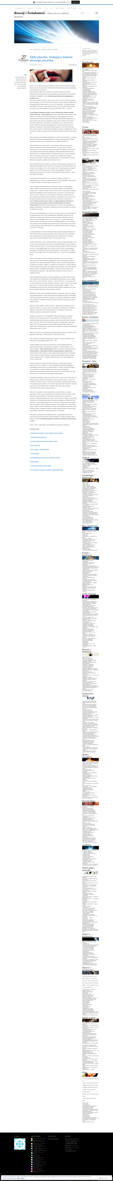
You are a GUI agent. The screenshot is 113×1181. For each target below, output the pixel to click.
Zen (66, 1149)
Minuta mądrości (86, 1001)
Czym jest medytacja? (87, 659)
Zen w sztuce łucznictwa (88, 909)
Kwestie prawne (59, 8)
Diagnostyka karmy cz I (88, 952)
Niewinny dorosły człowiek (88, 809)
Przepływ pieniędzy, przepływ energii (90, 1039)
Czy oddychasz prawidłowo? (89, 463)
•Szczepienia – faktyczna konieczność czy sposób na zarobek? (90, 435)
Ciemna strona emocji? (88, 710)
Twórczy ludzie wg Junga (88, 486)
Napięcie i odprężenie (87, 716)
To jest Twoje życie (87, 382)
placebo (21, 82)
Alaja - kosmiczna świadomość (89, 110)
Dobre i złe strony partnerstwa (89, 202)
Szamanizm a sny (86, 1116)
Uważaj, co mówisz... (87, 906)
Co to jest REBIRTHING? (88, 470)
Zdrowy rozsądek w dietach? (89, 453)
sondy (72, 1147)
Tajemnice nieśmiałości (88, 743)
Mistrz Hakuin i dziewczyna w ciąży (90, 1011)
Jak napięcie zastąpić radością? (90, 384)
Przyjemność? (86, 385)
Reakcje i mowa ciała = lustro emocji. (91, 719)
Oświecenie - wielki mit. (88, 634)
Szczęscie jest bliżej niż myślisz (89, 368)
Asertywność (85, 496)
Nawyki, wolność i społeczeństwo (90, 513)
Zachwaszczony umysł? (88, 560)
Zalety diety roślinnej (87, 414)
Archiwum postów (20, 8)
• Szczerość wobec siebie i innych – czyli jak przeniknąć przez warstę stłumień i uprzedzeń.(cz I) (90, 313)
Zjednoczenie (86, 576)
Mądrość (85, 790)
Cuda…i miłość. (86, 746)
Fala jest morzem (86, 541)
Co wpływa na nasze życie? (89, 579)
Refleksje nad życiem (71, 1144)
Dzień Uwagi (85, 670)
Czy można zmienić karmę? (89, 956)
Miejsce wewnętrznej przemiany (89, 828)
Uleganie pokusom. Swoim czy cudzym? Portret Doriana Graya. (89, 751)
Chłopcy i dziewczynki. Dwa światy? (90, 103)
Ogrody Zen (85, 895)
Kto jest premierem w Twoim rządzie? (91, 736)
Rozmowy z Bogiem (87, 538)
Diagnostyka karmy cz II (88, 953)
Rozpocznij (75, 2)
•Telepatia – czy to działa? (87, 625)
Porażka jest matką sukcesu (89, 1036)
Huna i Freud (85, 482)
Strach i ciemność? (87, 290)
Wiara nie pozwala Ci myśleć (89, 544)
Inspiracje (30, 8)
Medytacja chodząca (87, 661)
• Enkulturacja (85, 561)
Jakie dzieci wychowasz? (88, 832)
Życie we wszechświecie (88, 919)
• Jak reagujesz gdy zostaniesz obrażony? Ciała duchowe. (89, 606)
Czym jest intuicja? (87, 90)
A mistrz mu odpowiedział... (88, 1009)
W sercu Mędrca (86, 1002)
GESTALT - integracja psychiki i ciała (91, 508)
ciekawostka (73, 1140)
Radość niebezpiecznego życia (89, 369)
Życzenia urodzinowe (38, 1148)
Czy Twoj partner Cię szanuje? (89, 192)
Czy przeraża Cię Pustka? (88, 948)
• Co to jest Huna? (86, 1104)
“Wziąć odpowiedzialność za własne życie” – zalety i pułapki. (90, 219)
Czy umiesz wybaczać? (88, 233)
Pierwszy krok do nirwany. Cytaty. (90, 1014)
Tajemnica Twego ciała (87, 430)
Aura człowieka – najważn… (39, 1149)
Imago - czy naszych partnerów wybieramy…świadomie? (89, 169)
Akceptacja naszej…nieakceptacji (90, 297)
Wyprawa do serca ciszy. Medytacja (90, 686)
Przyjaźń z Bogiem (87, 549)
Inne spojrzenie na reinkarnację (89, 960)
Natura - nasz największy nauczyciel (91, 829)
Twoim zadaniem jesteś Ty (88, 304)
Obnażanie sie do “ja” (87, 301)
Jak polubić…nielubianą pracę (89, 1045)
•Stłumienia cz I (85, 467)
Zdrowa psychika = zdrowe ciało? (90, 446)
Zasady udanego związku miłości (90, 178)
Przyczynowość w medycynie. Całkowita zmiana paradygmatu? (47, 469)
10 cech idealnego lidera (88, 1062)
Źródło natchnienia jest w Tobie (89, 96)
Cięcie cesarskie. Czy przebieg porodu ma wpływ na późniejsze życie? (89, 409)
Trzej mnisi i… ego (87, 993)
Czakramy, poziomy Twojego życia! (90, 607)
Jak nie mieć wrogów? (87, 231)
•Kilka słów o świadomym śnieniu (89, 586)
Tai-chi (84, 616)
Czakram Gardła (86, 855)
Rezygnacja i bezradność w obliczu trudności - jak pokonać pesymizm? (90, 353)
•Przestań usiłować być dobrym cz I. (90, 766)
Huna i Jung (85, 483)
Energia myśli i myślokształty (89, 635)
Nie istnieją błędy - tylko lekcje (89, 837)
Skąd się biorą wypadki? (88, 325)
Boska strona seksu (87, 343)
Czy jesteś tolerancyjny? (88, 509)
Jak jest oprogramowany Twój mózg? (91, 566)
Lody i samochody (87, 516)
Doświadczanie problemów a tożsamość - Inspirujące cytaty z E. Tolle (89, 338)
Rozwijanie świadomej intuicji (89, 91)
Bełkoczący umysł (87, 572)
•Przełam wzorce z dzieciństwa (89, 812)
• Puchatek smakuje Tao (87, 841)
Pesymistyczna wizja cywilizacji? (90, 963)
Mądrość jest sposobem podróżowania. (87, 992)
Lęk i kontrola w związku (88, 198)
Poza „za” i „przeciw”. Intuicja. (89, 92)
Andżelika (35, 1150)
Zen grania (85, 918)
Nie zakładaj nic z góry (88, 230)
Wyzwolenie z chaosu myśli (89, 562)
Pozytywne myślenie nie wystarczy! (90, 498)
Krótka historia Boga (87, 533)
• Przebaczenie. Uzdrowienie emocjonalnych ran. (88, 235)
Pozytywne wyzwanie (87, 493)
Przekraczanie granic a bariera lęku (90, 724)
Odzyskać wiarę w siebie (88, 1052)
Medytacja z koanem (87, 677)
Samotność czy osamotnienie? (89, 288)
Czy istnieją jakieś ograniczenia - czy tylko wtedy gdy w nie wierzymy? (90, 1118)
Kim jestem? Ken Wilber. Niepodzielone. (87, 641)
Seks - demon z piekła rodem (89, 342)
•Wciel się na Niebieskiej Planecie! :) (90, 998)
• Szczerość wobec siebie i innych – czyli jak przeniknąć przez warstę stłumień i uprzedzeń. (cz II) (90, 310)
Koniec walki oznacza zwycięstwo (90, 763)
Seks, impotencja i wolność (88, 175)
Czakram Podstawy (87, 851)
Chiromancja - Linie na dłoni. (89, 914)
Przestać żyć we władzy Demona (90, 542)
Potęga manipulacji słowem (88, 506)
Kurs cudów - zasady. (87, 917)
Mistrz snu (85, 585)
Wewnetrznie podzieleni (88, 789)
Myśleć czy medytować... (88, 665)
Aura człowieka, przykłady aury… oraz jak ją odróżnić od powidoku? (89, 602)
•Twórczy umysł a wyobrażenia (89, 487)
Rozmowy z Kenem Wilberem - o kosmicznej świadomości (89, 639)
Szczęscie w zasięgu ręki (88, 376)
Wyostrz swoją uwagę (87, 671)
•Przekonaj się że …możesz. (88, 1069)
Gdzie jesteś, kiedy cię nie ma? (89, 681)
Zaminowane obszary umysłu (89, 565)
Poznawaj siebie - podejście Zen (90, 735)
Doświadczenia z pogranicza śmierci (91, 944)
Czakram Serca (86, 854)
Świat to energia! (86, 613)
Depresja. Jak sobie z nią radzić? (90, 296)
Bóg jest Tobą (86, 548)
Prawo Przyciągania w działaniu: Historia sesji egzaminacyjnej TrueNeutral (89, 146)
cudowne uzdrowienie (19, 77)
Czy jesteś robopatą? (87, 239)
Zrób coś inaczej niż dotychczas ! (90, 94)
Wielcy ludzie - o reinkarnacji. (89, 954)
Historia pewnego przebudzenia (89, 945)
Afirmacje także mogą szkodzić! (89, 704)
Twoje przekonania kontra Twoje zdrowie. (41, 465)
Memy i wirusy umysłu (87, 571)
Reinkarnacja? (86, 951)
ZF (34, 1159)
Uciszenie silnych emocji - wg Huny (90, 715)
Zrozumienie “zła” (86, 773)
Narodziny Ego (86, 510)
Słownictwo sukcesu (87, 1030)
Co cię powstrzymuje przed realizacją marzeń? (88, 89)
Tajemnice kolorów (87, 860)
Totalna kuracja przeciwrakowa (38, 437)
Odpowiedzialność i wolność (89, 298)
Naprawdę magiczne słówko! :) (89, 258)
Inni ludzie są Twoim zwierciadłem (90, 217)
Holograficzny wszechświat (88, 113)
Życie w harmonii (86, 785)
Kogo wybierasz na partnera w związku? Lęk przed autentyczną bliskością (89, 180)
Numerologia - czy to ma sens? (89, 886)
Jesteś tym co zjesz (87, 427)
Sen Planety (85, 642)
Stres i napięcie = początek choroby (40, 449)
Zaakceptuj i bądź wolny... (88, 788)
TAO (84, 908)
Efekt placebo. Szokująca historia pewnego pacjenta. (51, 58)
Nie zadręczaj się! (86, 291)
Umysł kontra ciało (87, 787)
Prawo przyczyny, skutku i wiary (90, 964)
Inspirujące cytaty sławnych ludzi (90, 93)
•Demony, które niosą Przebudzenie (90, 74)
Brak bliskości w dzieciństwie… (38, 1167)
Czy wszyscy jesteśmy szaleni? (90, 107)
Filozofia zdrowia (35, 453)
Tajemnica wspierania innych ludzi (90, 271)
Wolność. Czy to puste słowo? (89, 294)
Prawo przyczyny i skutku (88, 950)
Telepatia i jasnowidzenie (88, 624)
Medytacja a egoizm (87, 667)
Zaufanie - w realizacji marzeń (89, 737)
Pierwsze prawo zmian (88, 389)
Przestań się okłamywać (88, 734)
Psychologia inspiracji (87, 520)
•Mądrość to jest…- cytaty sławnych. (90, 273)
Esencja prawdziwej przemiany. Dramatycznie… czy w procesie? (89, 358)
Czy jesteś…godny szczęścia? (89, 370)
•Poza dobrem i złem (86, 769)
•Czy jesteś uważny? (86, 690)
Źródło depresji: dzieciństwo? (89, 810)
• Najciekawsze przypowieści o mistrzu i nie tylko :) (89, 990)
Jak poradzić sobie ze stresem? (90, 490)
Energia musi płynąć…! (88, 630)
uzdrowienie (23, 84)
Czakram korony (86, 857)
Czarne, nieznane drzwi (88, 390)
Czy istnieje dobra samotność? (89, 295)
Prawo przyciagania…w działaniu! (90, 144)
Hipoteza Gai (85, 644)
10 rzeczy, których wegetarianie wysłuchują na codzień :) (89, 407)
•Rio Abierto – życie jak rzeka (88, 928)
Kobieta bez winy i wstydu (88, 820)
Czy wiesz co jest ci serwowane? (90, 575)
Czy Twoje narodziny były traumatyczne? (88, 816)
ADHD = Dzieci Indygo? (88, 808)
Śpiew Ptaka (85, 1005)
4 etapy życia (86, 907)
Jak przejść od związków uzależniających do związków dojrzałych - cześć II (88, 173)
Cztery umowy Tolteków (88, 912)
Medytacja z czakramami (88, 664)
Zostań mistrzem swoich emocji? (90, 711)
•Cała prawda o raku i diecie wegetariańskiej (88, 419)
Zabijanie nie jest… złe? (88, 962)
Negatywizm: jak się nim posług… (39, 1146)
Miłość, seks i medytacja (87, 658)
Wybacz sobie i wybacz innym (89, 292)
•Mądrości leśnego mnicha (87, 994)
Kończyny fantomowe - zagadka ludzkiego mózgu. (89, 583)
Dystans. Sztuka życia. (88, 222)
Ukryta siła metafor (87, 581)
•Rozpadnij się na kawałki (87, 689)
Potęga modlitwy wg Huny (88, 1121)
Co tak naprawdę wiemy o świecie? (90, 615)
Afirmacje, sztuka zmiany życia (89, 701)
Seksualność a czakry (87, 622)
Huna (51, 8)
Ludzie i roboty (86, 569)
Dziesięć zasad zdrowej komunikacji (90, 261)
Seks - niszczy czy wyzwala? (89, 199)
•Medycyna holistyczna (87, 433)
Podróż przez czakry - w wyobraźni (90, 864)
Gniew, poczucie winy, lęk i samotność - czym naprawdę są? (89, 723)
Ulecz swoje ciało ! (35, 445)
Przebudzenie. (86, 955)
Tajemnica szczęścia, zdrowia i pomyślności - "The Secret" (89, 143)
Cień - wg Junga (86, 485)
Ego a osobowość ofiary (88, 511)
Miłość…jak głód (86, 791)
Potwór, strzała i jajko (87, 1004)
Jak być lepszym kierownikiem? (89, 1037)
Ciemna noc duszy (87, 709)
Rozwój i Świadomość (29, 13)
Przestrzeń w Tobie (87, 109)
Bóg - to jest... (86, 534)
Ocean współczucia (87, 236)
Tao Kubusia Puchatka (90, 908)
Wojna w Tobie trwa (87, 774)
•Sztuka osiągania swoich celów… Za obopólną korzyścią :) (90, 1051)
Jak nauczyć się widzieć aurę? (89, 608)
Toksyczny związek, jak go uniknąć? (91, 185)
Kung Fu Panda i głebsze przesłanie (90, 762)
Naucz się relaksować (87, 682)
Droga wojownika (86, 777)
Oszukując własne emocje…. (89, 740)
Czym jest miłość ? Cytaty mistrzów (90, 207)
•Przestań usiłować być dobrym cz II (90, 765)
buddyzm (67, 1140)
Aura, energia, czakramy (71, 1138)
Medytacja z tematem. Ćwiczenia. (90, 678)
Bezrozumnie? (86, 573)
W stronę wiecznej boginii (88, 925)
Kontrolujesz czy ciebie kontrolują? (90, 248)
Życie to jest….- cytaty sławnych (90, 786)
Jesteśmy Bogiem (86, 543)
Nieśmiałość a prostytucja (88, 742)
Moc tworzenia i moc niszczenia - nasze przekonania (89, 83)
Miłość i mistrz (86, 1003)
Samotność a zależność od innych (90, 285)
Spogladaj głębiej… (87, 95)
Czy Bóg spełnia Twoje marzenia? (90, 550)
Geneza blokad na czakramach (89, 611)
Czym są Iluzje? (86, 122)
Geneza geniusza (86, 1057)
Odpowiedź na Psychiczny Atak (89, 574)
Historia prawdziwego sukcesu (89, 1029)
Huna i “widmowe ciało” (88, 1108)
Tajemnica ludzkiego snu (88, 584)
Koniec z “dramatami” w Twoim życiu (91, 328)
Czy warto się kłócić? (87, 232)
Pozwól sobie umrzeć (87, 961)
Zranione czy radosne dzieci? (89, 817)
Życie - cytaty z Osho (87, 119)
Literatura (39, 8)
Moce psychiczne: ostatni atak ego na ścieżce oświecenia (90, 798)
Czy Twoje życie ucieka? (88, 666)
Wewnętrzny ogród (87, 831)
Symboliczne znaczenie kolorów (90, 865)
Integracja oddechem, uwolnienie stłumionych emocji (89, 465)
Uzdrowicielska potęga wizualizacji (90, 141)
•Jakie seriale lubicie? (86, 275)
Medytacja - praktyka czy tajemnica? (90, 669)
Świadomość (23, 88)
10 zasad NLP (86, 505)
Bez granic (85, 97)
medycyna (24, 79)
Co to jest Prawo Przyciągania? (89, 134)
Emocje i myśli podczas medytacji (90, 668)
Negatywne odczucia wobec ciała (90, 454)
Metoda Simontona (87, 523)
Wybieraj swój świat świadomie (89, 108)
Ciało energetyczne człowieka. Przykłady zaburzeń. (89, 604)
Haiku (45, 8)
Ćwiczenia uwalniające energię (89, 660)
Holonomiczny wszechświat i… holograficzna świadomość (89, 112)
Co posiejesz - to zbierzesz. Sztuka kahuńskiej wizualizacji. (90, 1111)
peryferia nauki (19, 80)
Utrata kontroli (86, 251)
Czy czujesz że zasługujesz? (89, 383)
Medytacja (74, 1141)
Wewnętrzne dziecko (87, 818)
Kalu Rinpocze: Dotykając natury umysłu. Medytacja (89, 684)
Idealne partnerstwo (87, 186)
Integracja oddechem (87, 472)
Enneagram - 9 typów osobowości (90, 512)
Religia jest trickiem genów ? (89, 924)
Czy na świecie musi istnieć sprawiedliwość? (88, 793)
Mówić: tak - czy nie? (87, 764)
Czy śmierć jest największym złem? (90, 959)
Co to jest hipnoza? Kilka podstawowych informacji (87, 518)
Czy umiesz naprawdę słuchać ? (90, 268)
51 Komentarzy (73, 64)
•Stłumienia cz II (85, 466)
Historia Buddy (86, 913)
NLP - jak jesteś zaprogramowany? (90, 504)
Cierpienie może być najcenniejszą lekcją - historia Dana (90, 346)
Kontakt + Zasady (71, 8)
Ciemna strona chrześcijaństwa (89, 884)
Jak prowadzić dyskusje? (88, 225)
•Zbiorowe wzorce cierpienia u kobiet (90, 102)
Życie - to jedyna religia (88, 545)
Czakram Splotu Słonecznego (89, 853)
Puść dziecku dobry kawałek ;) (89, 839)
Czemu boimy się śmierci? (88, 947)
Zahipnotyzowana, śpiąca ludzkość (90, 567)
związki (70, 1149)
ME (36, 64)
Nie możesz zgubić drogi (88, 106)
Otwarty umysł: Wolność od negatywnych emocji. (88, 713)
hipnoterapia (18, 79)
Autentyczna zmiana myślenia (89, 732)
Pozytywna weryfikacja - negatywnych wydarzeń (87, 500)
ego (25, 77)
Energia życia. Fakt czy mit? (89, 643)
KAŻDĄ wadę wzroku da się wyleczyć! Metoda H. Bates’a (45, 457)
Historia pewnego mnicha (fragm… (39, 1151)
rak (17, 84)
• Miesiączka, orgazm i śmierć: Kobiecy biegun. (88, 197)
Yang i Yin (85, 887)
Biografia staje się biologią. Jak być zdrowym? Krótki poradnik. (47, 433)
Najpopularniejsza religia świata (89, 356)
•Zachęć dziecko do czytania (88, 840)
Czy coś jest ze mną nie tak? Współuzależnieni (88, 206)
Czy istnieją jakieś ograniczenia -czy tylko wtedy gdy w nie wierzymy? (90, 73)
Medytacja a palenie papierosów (89, 662)
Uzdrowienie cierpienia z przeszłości (90, 347)
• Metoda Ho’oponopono (87, 1113)
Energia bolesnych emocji (88, 741)
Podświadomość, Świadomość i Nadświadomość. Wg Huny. (89, 489)
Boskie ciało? (85, 344)
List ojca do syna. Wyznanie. (89, 824)
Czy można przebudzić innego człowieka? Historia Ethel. (89, 1000)
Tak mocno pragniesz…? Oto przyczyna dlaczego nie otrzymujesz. (90, 355)
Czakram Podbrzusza (87, 852)
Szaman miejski (86, 1115)
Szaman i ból (85, 1114)
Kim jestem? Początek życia (89, 830)
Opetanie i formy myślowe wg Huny (90, 570)
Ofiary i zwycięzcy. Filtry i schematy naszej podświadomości (90, 166)
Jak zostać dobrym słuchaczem (90, 267)
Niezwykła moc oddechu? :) (89, 471)
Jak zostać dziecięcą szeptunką (89, 842)
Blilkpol (34, 1152)
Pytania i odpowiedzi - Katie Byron (90, 747)
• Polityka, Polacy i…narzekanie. (89, 229)
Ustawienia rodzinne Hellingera (89, 336)
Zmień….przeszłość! (87, 827)
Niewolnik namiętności (87, 834)
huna (69, 1141)
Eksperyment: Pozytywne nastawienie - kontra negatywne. (89, 492)
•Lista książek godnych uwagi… (89, 274)
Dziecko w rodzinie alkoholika (89, 811)
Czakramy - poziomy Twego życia (90, 850)
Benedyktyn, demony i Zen (88, 540)
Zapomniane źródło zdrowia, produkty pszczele (88, 437)
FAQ (80, 8)
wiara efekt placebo (22, 86)
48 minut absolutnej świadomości (90, 118)
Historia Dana (86, 1007)
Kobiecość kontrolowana (88, 195)
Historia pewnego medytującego (89, 685)
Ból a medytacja (86, 663)
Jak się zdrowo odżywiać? (88, 428)
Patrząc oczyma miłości (88, 375)
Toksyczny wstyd (86, 823)
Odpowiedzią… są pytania (88, 894)
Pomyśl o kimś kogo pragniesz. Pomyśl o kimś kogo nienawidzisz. (89, 706)
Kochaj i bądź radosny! (88, 381)
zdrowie (40, 64)
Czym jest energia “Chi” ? (88, 617)
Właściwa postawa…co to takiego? (90, 1061)
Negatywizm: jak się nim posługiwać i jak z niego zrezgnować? (90, 495)
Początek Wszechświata (88, 1010)
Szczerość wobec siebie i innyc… (39, 1165)
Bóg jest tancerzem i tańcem (89, 547)
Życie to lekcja (86, 943)
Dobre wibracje (86, 621)
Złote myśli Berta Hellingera (88, 335)
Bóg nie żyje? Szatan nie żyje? (89, 539)
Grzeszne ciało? (86, 833)
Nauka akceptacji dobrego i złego (90, 776)
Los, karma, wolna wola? (88, 949)
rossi (19, 84)
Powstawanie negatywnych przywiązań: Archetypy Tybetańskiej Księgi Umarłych (90, 921)
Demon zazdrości (86, 191)
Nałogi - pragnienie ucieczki (89, 497)
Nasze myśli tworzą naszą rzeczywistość (88, 69)
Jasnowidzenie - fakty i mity (89, 623)
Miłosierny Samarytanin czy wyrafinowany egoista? (88, 242)
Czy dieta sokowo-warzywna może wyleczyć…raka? (44, 441)
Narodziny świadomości (88, 116)
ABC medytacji (86, 657)
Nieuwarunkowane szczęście (89, 373)
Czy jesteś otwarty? (87, 240)
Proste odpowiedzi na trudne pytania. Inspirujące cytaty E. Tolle (90, 334)
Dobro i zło (85, 535)
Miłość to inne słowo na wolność (89, 329)
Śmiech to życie (86, 422)
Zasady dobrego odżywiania (89, 429)
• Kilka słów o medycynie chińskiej (89, 910)
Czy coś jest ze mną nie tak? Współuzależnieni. (88, 221)
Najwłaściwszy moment (88, 1008)
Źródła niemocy (34, 461)
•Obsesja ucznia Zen (86, 997)
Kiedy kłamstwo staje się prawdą (90, 580)
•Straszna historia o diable (87, 995)
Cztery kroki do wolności (88, 293)
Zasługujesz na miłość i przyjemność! (87, 378)
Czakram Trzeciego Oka (88, 856)
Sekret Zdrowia (86, 137)
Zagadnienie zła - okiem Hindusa (90, 772)
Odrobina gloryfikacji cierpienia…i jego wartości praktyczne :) (89, 327)
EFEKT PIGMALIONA (87, 1038)
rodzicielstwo (75, 1145)
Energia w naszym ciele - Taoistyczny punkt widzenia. (88, 629)
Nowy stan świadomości (88, 99)
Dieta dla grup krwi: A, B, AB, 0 (89, 413)
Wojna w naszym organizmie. (89, 445)
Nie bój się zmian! (86, 386)
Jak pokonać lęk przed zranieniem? (90, 201)
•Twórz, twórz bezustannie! (88, 522)
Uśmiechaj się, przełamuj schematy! (90, 731)
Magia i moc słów (86, 507)
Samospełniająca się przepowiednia (90, 519)
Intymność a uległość (87, 204)
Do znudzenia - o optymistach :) (89, 391)
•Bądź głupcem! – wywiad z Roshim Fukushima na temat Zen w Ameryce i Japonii (90, 930)
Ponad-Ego (85, 780)
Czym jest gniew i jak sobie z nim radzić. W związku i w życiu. (89, 726)
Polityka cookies (20, 1178)
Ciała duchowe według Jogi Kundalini (90, 614)
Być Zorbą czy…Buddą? (88, 911)
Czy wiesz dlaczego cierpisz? (89, 351)
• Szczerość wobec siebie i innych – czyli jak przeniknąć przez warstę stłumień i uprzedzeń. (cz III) (90, 306)
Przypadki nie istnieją (87, 893)
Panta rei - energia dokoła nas (89, 620)
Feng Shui (85, 900)
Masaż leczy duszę (87, 447)
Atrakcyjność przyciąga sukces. (90, 1033)
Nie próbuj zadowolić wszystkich (90, 272)
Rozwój (67, 1147)
